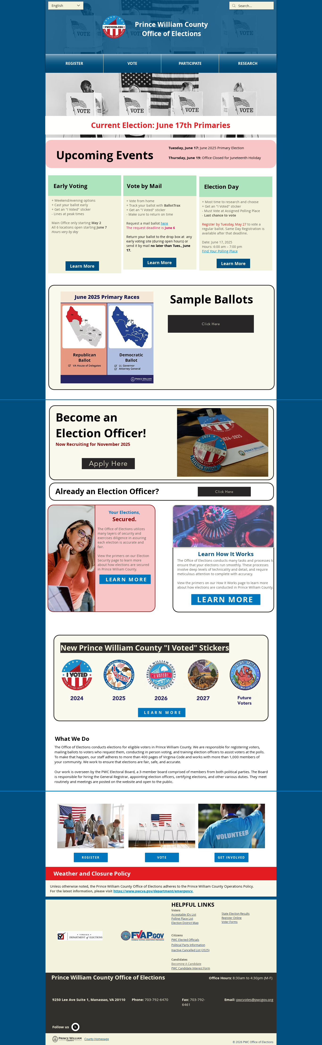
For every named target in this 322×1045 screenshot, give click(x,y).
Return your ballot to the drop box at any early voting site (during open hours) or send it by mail (159, 243)
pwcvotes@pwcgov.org (254, 999)
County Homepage (96, 1039)
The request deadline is (150, 227)
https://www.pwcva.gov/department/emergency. (153, 891)
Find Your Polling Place (220, 251)
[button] (74, 63)
